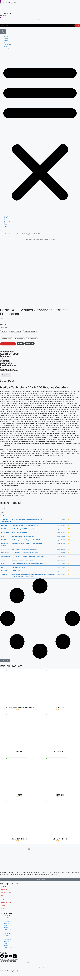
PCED (2, 899)
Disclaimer (7, 917)
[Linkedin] (15, 956)
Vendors (6, 38)
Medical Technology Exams (25, 234)
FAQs (5, 42)
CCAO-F (3, 896)
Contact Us (7, 44)
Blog (5, 46)
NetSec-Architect (6, 902)
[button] (40, 132)
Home (6, 36)
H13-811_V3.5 (60, 751)
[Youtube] (10, 956)
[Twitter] (6, 956)
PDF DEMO (20, 343)
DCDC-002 (60, 708)
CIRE (20, 795)
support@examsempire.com (9, 959)
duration (3, 335)
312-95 (3, 909)
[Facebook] (2, 956)
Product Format (4, 327)
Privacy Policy (8, 929)
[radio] (4, 331)
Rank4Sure (16, 971)
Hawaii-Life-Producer (20, 839)
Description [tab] (6, 375)
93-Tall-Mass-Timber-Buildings (20, 708)
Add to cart (8, 344)
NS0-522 (60, 795)
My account (7, 48)
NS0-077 (20, 751)
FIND (77, 26)
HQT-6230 (4, 889)
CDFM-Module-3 (60, 839)
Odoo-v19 (3, 886)
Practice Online (29, 343)
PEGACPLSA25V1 (6, 892)
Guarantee (7, 921)
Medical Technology (10, 234)
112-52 (3, 905)
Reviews (6, 40)
